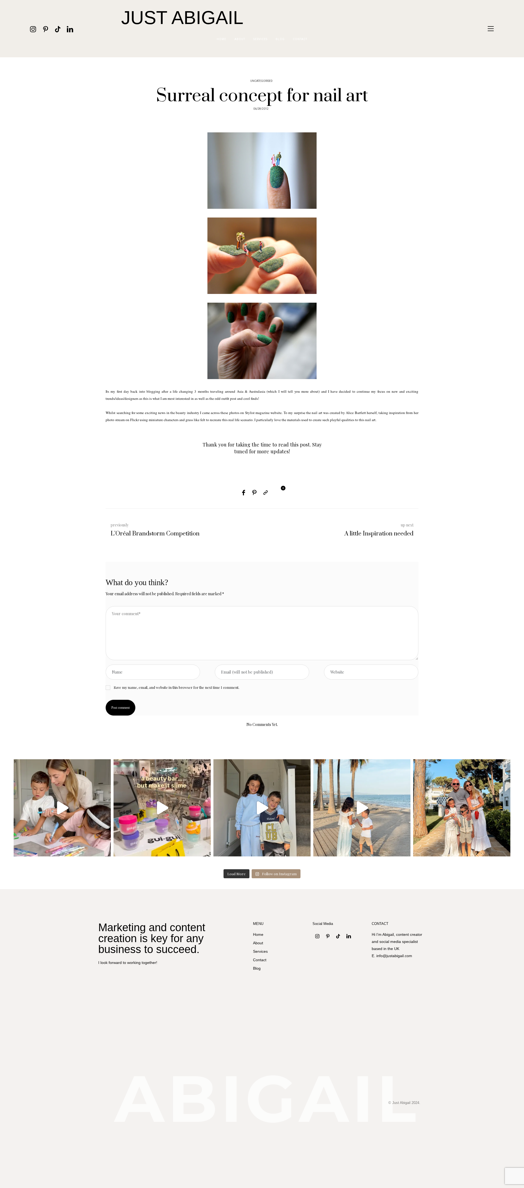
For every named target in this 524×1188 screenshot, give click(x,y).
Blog (280, 39)
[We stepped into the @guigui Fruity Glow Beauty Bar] (162, 807)
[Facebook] (243, 492)
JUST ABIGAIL (182, 17)
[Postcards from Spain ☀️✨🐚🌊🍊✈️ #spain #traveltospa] (461, 807)
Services (260, 39)
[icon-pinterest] (45, 29)
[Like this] (278, 491)
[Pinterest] (254, 492)
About (239, 39)
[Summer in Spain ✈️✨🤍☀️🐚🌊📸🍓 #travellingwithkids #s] (361, 807)
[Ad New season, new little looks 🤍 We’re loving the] (262, 807)
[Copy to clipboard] (265, 492)
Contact (300, 39)
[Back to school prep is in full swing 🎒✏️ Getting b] (62, 807)
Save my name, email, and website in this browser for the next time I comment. (176, 687)
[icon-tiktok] (58, 29)
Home (221, 39)
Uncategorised (261, 81)
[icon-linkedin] (70, 29)
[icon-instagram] (33, 29)
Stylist (250, 412)
